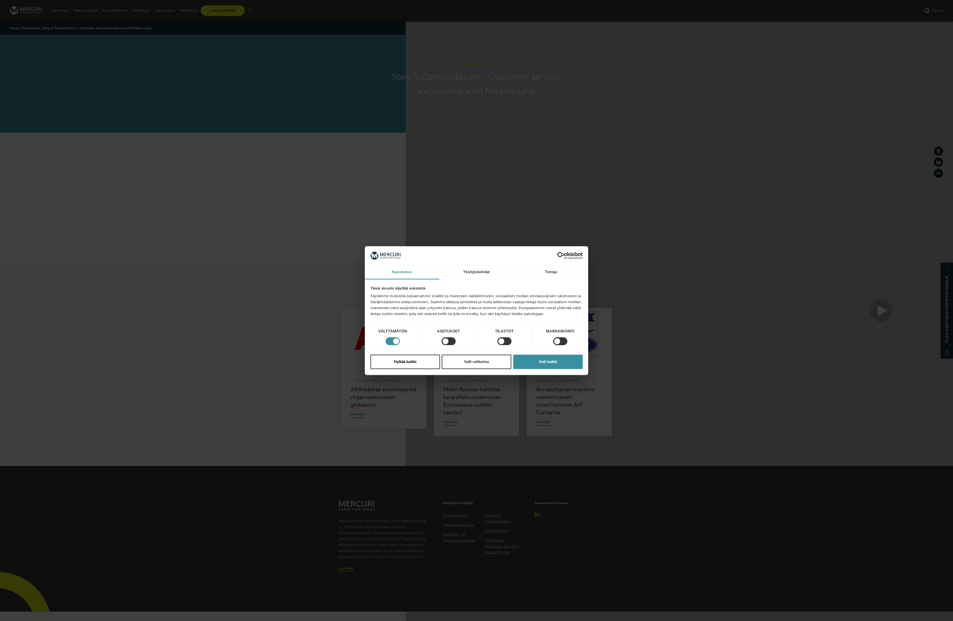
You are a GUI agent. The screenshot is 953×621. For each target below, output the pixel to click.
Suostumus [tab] (402, 272)
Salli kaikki (548, 362)
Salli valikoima (476, 362)
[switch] (449, 341)
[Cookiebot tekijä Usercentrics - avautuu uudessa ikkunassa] (561, 255)
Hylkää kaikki (405, 362)
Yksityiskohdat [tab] (476, 272)
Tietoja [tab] (551, 272)
